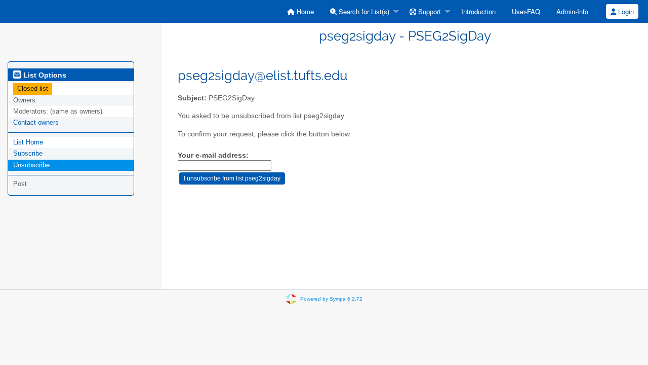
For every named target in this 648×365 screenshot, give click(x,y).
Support (428, 11)
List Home (28, 142)
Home (304, 11)
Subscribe (28, 153)
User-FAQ (526, 11)
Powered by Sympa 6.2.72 (331, 299)
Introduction (478, 11)
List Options (43, 75)
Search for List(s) (363, 11)
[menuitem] (300, 11)
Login (625, 11)
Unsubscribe (31, 165)
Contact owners (36, 122)
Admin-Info (572, 11)
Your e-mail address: (213, 155)
